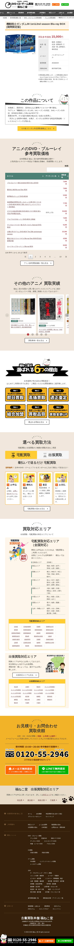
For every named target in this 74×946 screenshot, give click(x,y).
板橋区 (38, 696)
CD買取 (30, 850)
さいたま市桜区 (49, 690)
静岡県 (38, 633)
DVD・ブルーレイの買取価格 (33, 17)
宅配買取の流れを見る (36, 509)
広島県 (16, 642)
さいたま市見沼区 (16, 696)
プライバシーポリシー (34, 816)
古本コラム (57, 906)
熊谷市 (38, 687)
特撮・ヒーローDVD (36, 844)
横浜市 (16, 703)
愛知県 (27, 636)
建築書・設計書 (35, 886)
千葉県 (27, 703)
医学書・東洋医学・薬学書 (56, 881)
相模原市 (49, 699)
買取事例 (21, 12)
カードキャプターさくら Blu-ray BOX (20, 246)
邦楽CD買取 (45, 852)
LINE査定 (44, 827)
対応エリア (52, 12)
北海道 (16, 626)
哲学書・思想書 (51, 884)
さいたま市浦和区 (16, 690)
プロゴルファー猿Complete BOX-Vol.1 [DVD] (22, 183)
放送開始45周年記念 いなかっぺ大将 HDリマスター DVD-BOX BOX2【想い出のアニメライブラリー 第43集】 (24, 204)
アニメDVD (33, 838)
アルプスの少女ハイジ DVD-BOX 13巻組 (21, 219)
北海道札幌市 (27, 626)
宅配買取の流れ (56, 824)
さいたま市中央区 (16, 693)
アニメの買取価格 (50, 17)
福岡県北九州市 (49, 642)
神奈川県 (27, 699)
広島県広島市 (27, 642)
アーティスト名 (51, 176)
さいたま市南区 (49, 693)
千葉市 (38, 703)
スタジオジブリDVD (50, 841)
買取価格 (63, 176)
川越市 (27, 687)
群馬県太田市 (49, 630)
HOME (5, 17)
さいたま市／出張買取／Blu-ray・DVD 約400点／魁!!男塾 (50, 330)
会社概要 (70, 12)
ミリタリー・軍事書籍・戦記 (54, 878)
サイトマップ (50, 816)
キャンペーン (57, 909)
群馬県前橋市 (38, 630)
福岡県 (38, 642)
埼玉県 (16, 687)
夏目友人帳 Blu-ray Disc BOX (17, 189)
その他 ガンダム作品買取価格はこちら (36, 128)
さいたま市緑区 (38, 693)
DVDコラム (31, 909)
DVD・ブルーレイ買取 (35, 836)
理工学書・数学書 (35, 892)
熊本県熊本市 (38, 646)
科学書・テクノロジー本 (52, 892)
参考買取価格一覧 (15, 17)
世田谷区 (49, 696)
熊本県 (27, 646)
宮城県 (38, 626)
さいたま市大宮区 (27, 690)
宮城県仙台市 (49, 626)
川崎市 (38, 699)
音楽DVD (44, 838)
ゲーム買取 (31, 859)
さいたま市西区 (27, 693)
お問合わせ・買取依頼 (58, 827)
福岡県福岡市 (16, 646)
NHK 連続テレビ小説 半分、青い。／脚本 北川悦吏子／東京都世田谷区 (22, 326)
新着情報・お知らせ (34, 906)
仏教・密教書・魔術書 (37, 881)
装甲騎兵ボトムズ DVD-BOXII (17, 196)
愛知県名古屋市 (38, 636)
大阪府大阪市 (16, 639)
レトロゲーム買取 (35, 864)
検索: (67, 166)
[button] (28, 334)
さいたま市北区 (38, 690)
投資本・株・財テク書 (37, 889)
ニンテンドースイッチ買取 (48, 861)
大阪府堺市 (27, 639)
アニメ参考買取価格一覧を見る (36, 263)
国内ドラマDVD (56, 838)
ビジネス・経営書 (35, 878)
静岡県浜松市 (16, 636)
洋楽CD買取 (34, 852)
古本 (29, 870)
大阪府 (50, 636)
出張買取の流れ (32, 827)
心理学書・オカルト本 (50, 886)
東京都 (27, 696)
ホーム (30, 814)
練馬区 (16, 699)
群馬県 (16, 630)
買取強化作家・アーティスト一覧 (53, 898)
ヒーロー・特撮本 (53, 875)
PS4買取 (32, 861)
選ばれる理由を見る (36, 422)
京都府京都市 (49, 639)
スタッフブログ (43, 909)
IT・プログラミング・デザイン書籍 (41, 873)
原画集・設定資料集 (36, 884)
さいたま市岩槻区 (50, 687)
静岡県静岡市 (49, 633)
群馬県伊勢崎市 (16, 633)
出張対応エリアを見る (24, 675)
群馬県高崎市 (27, 630)
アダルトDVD (51, 844)
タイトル (10, 176)
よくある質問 (43, 824)
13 (60, 257)
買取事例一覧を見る (36, 340)
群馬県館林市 (27, 633)
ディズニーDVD (35, 841)
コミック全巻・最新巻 (37, 875)
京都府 (38, 639)
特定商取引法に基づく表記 (54, 814)
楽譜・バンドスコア (54, 889)
